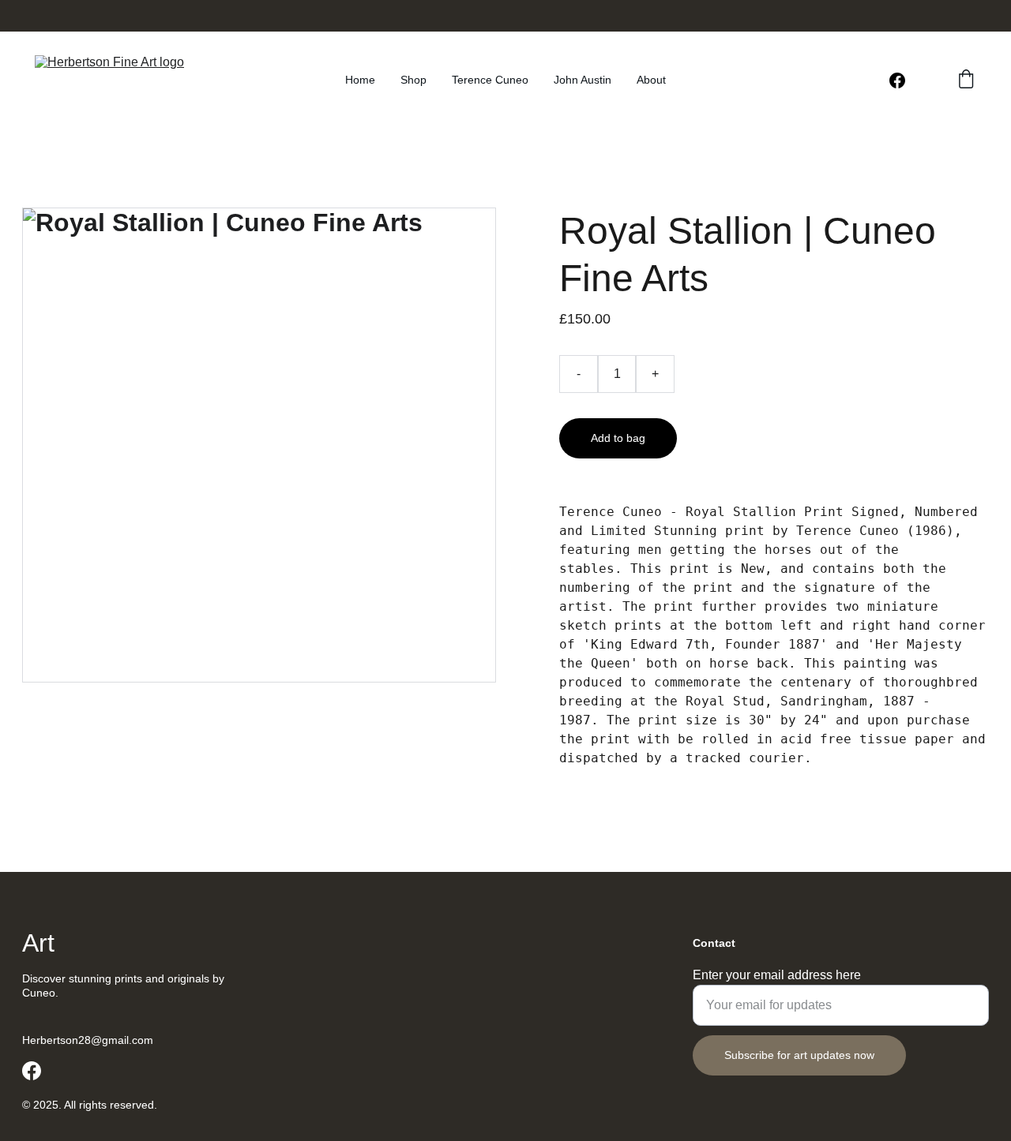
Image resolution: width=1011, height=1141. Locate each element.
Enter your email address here (777, 975)
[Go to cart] (966, 80)
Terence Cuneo (490, 79)
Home (360, 79)
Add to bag (618, 438)
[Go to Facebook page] (897, 80)
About (651, 79)
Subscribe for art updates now (799, 1055)
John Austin (582, 79)
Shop (413, 79)
